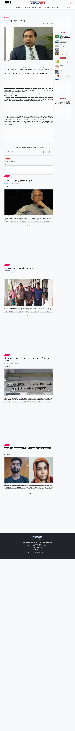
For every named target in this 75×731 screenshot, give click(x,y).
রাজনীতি (40, 7)
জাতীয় (24, 7)
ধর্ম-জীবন (36, 7)
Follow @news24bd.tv (11, 161)
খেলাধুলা (32, 7)
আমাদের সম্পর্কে (30, 552)
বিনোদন (54, 7)
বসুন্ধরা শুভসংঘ (50, 7)
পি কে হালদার (9, 169)
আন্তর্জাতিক (28, 7)
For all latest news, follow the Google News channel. (29, 147)
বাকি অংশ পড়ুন (29, 225)
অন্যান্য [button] (58, 7)
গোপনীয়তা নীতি (38, 552)
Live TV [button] (67, 3)
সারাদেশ (44, 7)
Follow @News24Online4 (12, 164)
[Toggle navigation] (5, 7)
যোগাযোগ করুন (45, 552)
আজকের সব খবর (19, 7)
